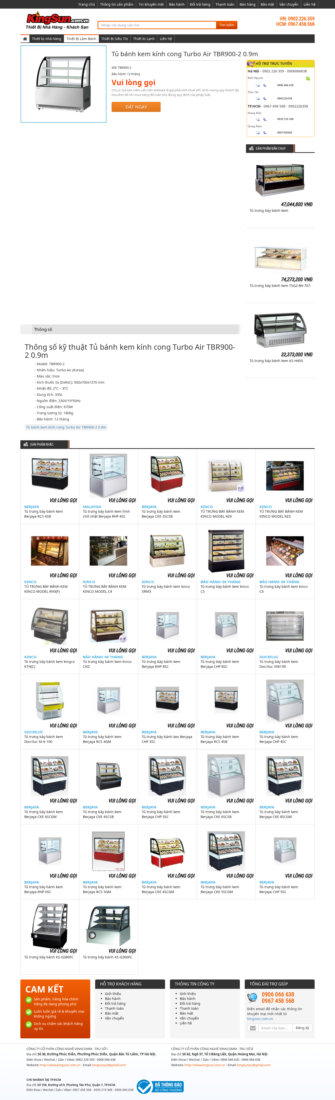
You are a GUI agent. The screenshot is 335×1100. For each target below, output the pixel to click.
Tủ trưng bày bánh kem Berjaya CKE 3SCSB (161, 514)
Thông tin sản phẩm (116, 4)
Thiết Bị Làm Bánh (81, 38)
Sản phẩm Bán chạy (271, 148)
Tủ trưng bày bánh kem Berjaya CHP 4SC (278, 739)
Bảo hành (177, 4)
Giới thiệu (113, 993)
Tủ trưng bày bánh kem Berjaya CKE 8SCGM (278, 814)
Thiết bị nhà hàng (46, 38)
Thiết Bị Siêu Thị (114, 38)
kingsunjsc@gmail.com (109, 1065)
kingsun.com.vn (260, 1018)
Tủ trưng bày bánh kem (269, 210)
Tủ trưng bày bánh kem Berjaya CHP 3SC (161, 814)
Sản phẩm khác (42, 444)
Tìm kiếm (226, 25)
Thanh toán (225, 4)
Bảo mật (267, 4)
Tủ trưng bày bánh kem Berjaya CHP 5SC (278, 889)
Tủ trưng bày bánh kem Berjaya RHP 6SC (43, 889)
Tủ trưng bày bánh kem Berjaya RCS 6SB (43, 514)
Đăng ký (302, 1027)
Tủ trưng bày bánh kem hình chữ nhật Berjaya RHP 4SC (106, 514)
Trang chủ (86, 4)
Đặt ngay (136, 107)
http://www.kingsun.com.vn (60, 1065)
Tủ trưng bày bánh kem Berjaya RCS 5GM (102, 889)
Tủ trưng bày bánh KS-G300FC (107, 957)
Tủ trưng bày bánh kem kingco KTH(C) (49, 664)
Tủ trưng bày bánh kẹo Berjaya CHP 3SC (167, 739)
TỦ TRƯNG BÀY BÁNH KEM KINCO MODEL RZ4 (222, 514)
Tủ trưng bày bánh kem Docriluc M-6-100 (43, 739)
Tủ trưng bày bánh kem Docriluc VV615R (278, 664)
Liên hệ (310, 4)
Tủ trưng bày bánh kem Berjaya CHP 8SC (220, 664)
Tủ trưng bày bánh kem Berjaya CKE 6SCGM (43, 814)
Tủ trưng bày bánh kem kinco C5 (225, 589)
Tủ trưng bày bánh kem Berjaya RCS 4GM (102, 739)
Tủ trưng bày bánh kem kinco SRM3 (166, 589)
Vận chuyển (288, 4)
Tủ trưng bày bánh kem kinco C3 (283, 589)
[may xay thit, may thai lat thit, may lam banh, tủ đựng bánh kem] (58, 20)
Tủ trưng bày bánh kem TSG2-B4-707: (280, 285)
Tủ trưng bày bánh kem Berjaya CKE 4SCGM (161, 889)
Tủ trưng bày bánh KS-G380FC (49, 957)
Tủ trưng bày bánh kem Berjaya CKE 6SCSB (220, 814)
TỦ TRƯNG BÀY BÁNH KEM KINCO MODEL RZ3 (281, 514)
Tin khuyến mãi (151, 4)
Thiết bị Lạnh (144, 38)
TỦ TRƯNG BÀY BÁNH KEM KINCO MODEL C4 (104, 589)
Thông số (43, 329)
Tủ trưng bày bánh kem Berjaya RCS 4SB (220, 739)
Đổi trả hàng (200, 4)
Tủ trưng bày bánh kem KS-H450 (276, 360)
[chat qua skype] (308, 78)
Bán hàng (248, 4)
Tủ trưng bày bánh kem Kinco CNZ (107, 664)
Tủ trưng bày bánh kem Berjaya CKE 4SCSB (102, 814)
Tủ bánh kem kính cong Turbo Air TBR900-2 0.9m (66, 427)
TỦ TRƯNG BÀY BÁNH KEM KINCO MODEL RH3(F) (46, 589)
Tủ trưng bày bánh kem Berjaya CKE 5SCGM (220, 889)
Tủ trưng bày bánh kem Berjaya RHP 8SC (161, 664)
